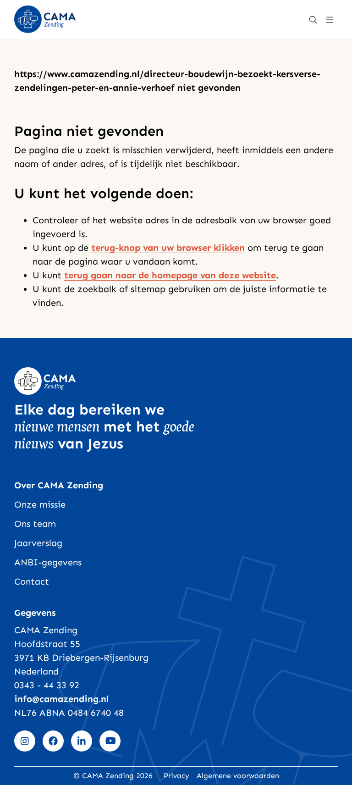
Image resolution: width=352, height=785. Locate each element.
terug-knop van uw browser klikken (168, 247)
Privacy (176, 775)
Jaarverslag (38, 542)
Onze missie (40, 504)
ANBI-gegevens (48, 562)
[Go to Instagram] (24, 741)
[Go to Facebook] (53, 741)
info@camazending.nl (61, 698)
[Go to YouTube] (110, 741)
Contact (31, 581)
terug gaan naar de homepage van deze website (170, 275)
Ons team (35, 523)
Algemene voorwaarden (238, 775)
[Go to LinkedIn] (81, 741)
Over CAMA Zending (58, 485)
